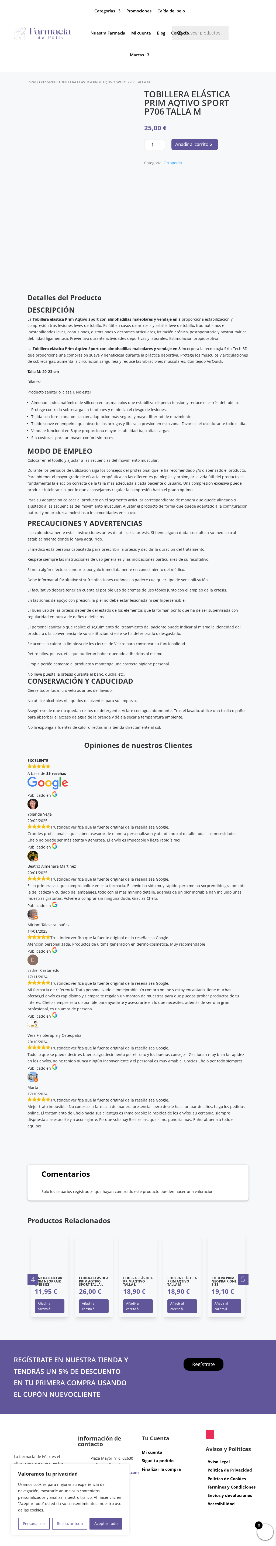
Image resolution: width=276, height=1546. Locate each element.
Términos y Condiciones (232, 1487)
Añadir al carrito (191, 144)
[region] (70, 1499)
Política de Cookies (227, 1478)
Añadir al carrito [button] (44, 1306)
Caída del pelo (171, 10)
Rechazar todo (70, 1523)
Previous (32, 1279)
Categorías (104, 10)
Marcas (137, 54)
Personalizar (34, 1523)
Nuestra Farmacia (108, 33)
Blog (161, 33)
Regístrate (203, 1364)
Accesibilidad (221, 1504)
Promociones (138, 10)
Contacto (180, 33)
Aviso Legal (219, 1461)
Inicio (31, 82)
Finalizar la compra (161, 1469)
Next (243, 1279)
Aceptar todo (106, 1523)
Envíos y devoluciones (230, 1495)
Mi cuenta (141, 33)
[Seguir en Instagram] (210, 1434)
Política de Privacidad (230, 1470)
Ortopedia (47, 82)
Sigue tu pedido (158, 1460)
